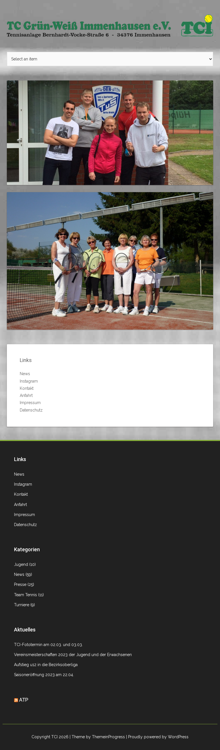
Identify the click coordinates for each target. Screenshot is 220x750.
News (25, 373)
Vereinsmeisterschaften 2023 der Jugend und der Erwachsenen (73, 654)
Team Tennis (25, 594)
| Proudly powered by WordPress (157, 737)
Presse (20, 584)
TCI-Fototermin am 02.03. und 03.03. (48, 644)
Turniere (21, 605)
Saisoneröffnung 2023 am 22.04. (44, 674)
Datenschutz (31, 410)
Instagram (29, 381)
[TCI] (110, 25)
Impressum (30, 402)
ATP (23, 700)
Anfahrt (26, 395)
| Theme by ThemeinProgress (97, 737)
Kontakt (27, 388)
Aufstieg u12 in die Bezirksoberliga (46, 664)
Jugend (21, 564)
